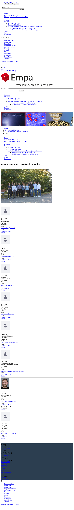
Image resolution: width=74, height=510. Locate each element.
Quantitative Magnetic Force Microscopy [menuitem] (23, 28)
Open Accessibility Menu (11, 4)
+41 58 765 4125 (6, 231)
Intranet (6, 50)
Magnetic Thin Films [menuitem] (14, 23)
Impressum (4, 463)
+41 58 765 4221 (6, 317)
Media (6, 52)
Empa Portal (7, 44)
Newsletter (7, 53)
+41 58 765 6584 (6, 260)
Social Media (8, 57)
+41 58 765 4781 (6, 436)
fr (3, 67)
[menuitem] (7, 20)
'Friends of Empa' (9, 40)
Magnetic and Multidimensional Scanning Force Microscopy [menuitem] (25, 26)
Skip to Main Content (10, 2)
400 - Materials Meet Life (11, 130)
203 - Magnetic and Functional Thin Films (16, 131)
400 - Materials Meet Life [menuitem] (11, 15)
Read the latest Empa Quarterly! (10, 61)
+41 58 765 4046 (6, 345)
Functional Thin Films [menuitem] (14, 25)
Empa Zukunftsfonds (10, 45)
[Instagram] (2, 470)
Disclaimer (4, 465)
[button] (3, 232)
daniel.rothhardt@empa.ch (8, 401)
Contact (3, 69)
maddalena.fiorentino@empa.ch (10, 342)
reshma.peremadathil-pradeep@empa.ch (12, 371)
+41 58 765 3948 (6, 374)
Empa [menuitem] (6, 13)
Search (22, 9)
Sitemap (3, 468)
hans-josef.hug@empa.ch (8, 228)
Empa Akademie (9, 42)
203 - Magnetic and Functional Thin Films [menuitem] (16, 17)
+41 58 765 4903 (6, 405)
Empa (6, 128)
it (4, 67)
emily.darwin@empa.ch (7, 314)
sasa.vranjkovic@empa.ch (8, 433)
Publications (7, 55)
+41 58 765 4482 (6, 288)
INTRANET (9, 71)
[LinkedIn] (1, 470)
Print (2, 466)
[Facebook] (4, 470)
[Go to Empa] (28, 87)
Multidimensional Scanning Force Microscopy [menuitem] (25, 30)
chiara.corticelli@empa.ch (8, 285)
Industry (6, 49)
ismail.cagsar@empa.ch (7, 256)
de (2, 67)
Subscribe (3, 477)
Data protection (5, 479)
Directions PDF (5, 449)
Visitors (6, 58)
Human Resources (9, 47)
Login (15, 71)
